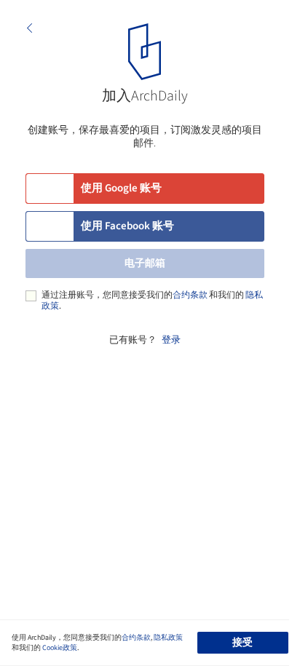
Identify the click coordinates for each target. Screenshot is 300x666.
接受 (242, 642)
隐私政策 (168, 638)
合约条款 (190, 295)
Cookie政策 (59, 648)
